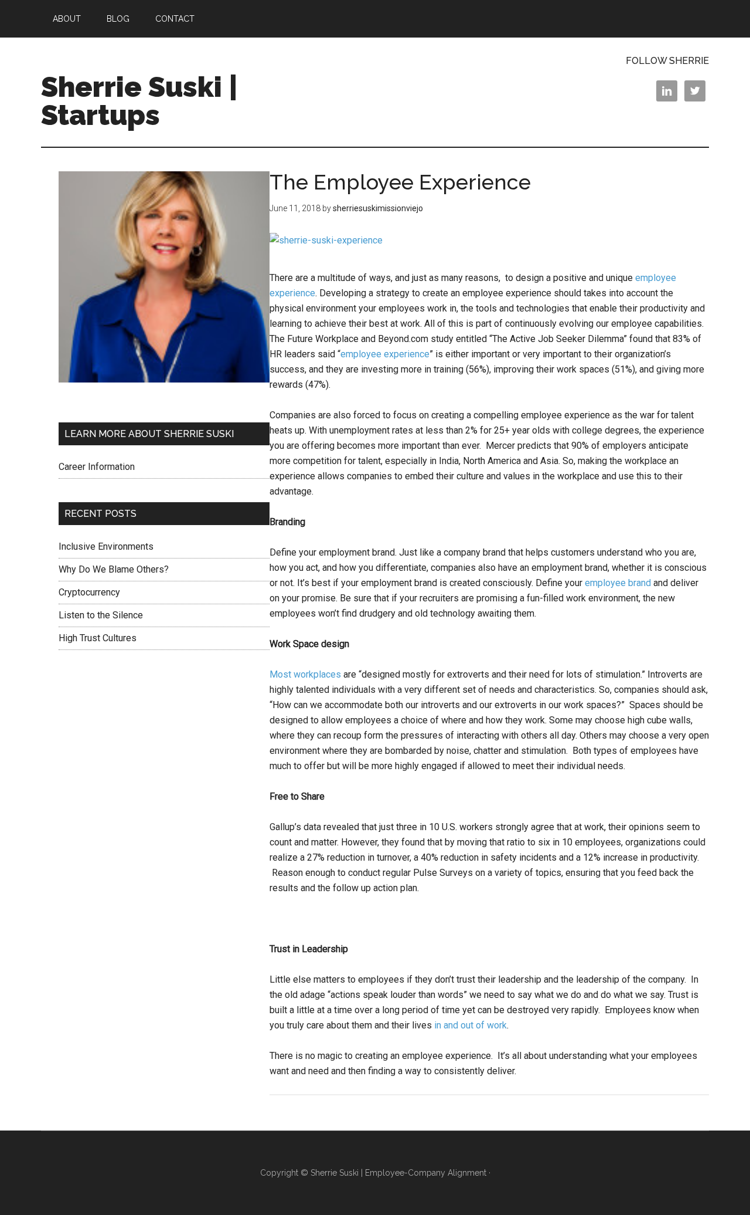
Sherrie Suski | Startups (139, 100)
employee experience (384, 354)
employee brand (618, 582)
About (67, 18)
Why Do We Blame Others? (114, 569)
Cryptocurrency (89, 592)
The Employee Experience (400, 182)
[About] (164, 279)
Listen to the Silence (101, 615)
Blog (118, 18)
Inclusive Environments (106, 546)
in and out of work (470, 1025)
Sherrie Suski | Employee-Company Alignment (398, 1172)
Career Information (97, 466)
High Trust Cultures (98, 638)
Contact (175, 18)
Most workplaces (305, 674)
